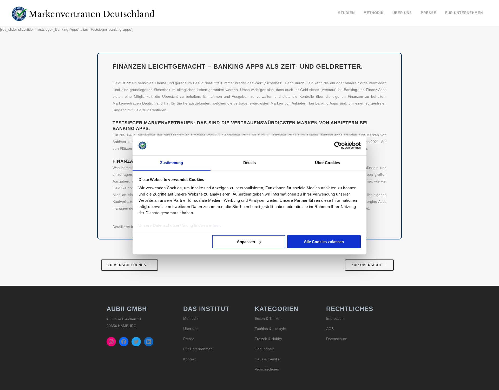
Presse (189, 339)
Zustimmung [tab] (171, 162)
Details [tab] (249, 162)
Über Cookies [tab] (327, 162)
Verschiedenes (267, 369)
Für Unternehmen (198, 349)
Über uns (190, 329)
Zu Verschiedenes (127, 265)
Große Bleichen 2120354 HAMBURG (124, 322)
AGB (330, 329)
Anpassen (246, 241)
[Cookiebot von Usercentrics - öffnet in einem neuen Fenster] (338, 145)
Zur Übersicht (366, 265)
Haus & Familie (267, 359)
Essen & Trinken (268, 318)
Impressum (335, 318)
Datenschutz (336, 339)
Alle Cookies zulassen (324, 241)
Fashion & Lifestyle (270, 329)
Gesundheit (264, 349)
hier (216, 225)
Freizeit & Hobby (268, 339)
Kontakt (189, 359)
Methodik (190, 318)
